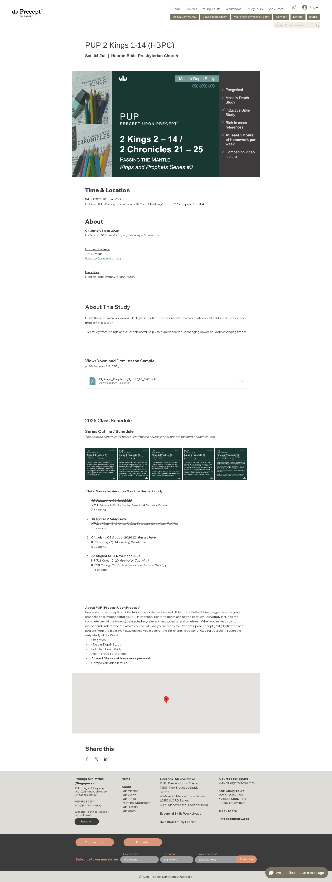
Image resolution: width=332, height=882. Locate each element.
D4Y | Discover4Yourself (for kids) (184, 805)
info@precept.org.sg (88, 805)
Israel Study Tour (231, 795)
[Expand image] (101, 464)
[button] (293, 7)
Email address (207, 854)
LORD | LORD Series (174, 800)
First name (130, 854)
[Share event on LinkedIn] (106, 759)
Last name (170, 854)
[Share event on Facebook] (87, 759)
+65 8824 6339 (84, 801)
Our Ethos (128, 799)
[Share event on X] (96, 759)
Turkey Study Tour (232, 803)
